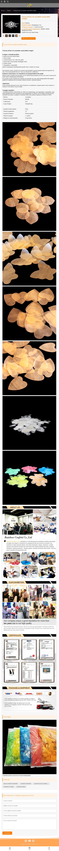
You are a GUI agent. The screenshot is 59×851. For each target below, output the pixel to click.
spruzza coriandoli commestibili (11, 783)
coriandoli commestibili (26, 783)
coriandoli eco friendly (9, 786)
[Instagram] (33, 841)
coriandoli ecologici (21, 786)
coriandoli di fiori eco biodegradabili (42, 783)
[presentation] (4, 748)
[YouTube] (26, 841)
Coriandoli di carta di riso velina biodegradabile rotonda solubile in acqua (20, 775)
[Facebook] (29, 841)
